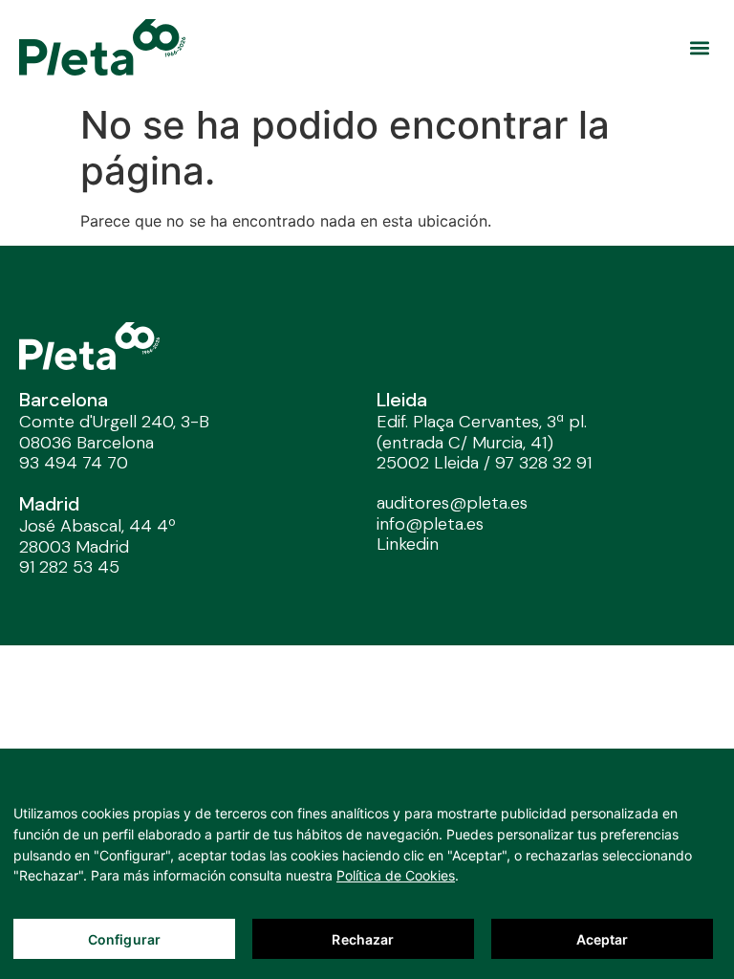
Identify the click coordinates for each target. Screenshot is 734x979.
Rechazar (363, 939)
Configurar (124, 939)
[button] (699, 47)
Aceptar (602, 939)
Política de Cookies (395, 875)
